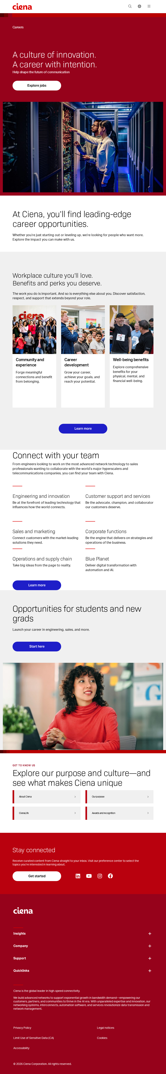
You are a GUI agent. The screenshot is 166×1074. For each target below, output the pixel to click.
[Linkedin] (78, 876)
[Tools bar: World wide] (139, 6)
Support (19, 958)
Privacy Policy (22, 1028)
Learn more (83, 428)
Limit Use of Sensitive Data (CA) (33, 1038)
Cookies (102, 1038)
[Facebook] (110, 876)
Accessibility (21, 1048)
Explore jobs (36, 85)
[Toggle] (150, 934)
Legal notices (105, 1028)
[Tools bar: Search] (130, 6)
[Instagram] (100, 876)
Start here (37, 646)
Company (20, 946)
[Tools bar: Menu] (148, 6)
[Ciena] (23, 908)
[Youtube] (89, 876)
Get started (37, 876)
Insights (19, 933)
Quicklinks (21, 970)
